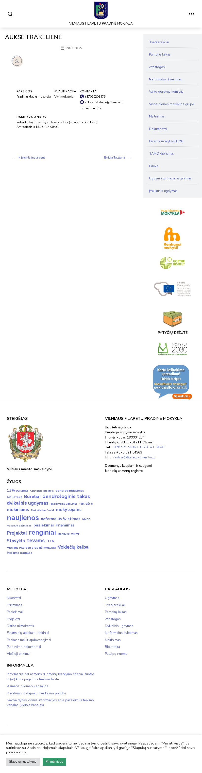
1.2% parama (17, 490)
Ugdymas (112, 598)
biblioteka (14, 497)
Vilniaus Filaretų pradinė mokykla (31, 548)
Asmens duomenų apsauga (27, 686)
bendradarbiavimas (70, 491)
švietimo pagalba (19, 553)
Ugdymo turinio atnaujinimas (170, 178)
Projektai (17, 533)
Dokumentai (158, 129)
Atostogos (157, 67)
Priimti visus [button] (54, 761)
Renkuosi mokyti (69, 534)
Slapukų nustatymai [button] (23, 761)
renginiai (42, 532)
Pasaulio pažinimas (19, 525)
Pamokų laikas (160, 54)
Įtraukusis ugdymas (163, 191)
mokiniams (18, 509)
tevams (36, 540)
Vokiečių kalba (73, 547)
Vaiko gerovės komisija (166, 91)
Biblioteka (112, 646)
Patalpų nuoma (116, 653)
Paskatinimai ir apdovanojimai (29, 640)
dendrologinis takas (66, 496)
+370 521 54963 (125, 447)
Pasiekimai (15, 612)
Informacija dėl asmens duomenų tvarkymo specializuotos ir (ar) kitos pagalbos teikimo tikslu (51, 676)
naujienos (23, 518)
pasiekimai (44, 525)
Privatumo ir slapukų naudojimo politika (36, 693)
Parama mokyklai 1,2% (166, 141)
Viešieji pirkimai (18, 653)
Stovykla (16, 541)
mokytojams (69, 509)
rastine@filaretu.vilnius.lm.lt (134, 457)
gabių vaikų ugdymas (63, 504)
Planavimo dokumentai (24, 646)
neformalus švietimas (60, 518)
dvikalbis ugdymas (28, 503)
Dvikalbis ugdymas (119, 626)
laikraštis (86, 504)
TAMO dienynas (161, 153)
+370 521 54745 (152, 447)
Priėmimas (65, 525)
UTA (50, 541)
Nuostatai (14, 598)
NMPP (86, 519)
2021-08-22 (74, 48)
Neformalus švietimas (165, 79)
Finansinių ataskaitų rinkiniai (28, 632)
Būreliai (32, 496)
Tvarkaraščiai (159, 42)
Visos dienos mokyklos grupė (171, 104)
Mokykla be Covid (42, 510)
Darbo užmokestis (20, 626)
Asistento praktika (42, 491)
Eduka (153, 166)
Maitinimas (157, 116)
